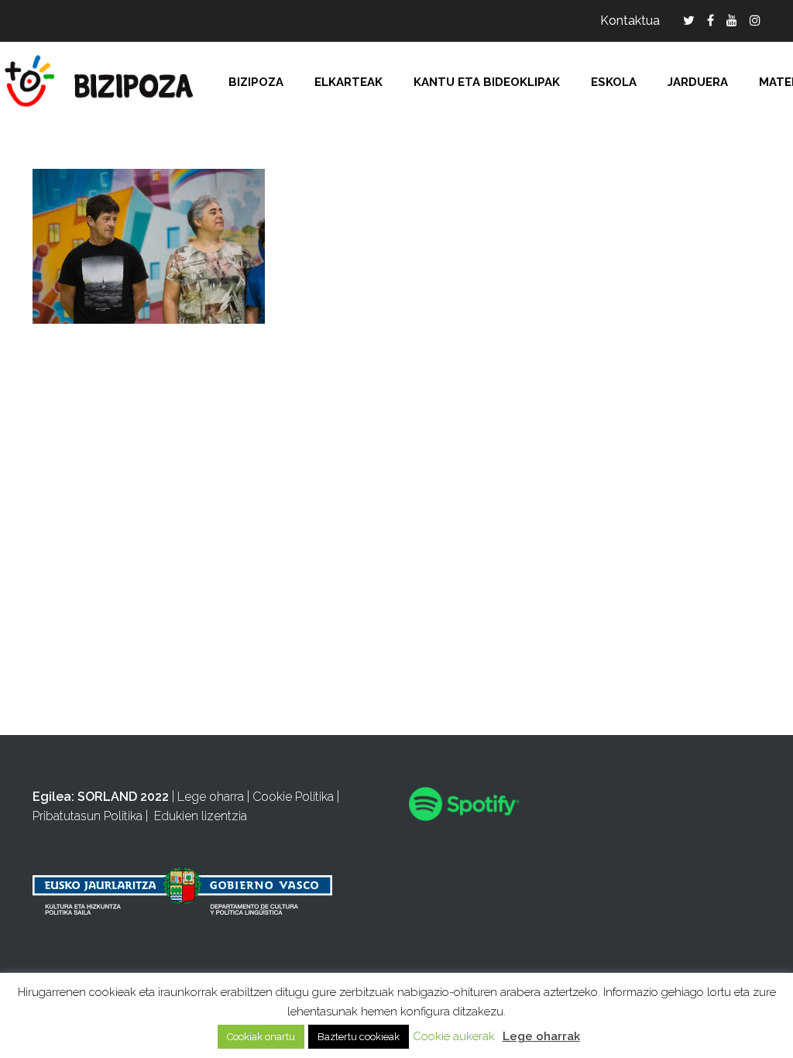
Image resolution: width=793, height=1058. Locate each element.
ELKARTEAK (348, 82)
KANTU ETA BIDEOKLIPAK (487, 82)
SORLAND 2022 (123, 796)
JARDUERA (698, 82)
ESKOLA (614, 82)
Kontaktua (630, 20)
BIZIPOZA (255, 82)
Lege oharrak (541, 1036)
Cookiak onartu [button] (261, 1037)
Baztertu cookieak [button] (359, 1037)
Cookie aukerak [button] (454, 1036)
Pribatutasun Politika (87, 816)
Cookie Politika (293, 796)
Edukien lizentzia (200, 816)
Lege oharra (210, 796)
